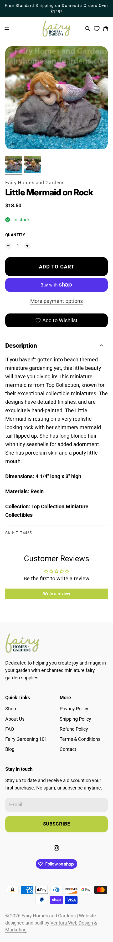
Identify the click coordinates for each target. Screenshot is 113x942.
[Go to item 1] (13, 164)
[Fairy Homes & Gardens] (56, 28)
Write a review (56, 593)
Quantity (15, 234)
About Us (14, 719)
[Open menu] (6, 28)
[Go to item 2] (32, 164)
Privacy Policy (74, 708)
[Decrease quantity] (8, 246)
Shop (10, 708)
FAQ (9, 729)
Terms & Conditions (80, 739)
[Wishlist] (96, 28)
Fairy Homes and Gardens (35, 182)
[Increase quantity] (27, 246)
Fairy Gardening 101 (26, 739)
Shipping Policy (75, 719)
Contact (68, 749)
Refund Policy (74, 729)
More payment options (56, 301)
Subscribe (56, 824)
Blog (9, 749)
